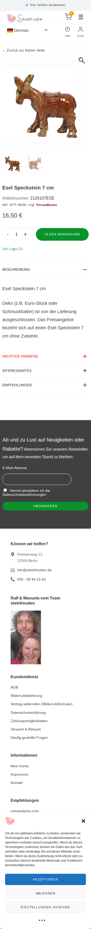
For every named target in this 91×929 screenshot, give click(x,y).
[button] (83, 821)
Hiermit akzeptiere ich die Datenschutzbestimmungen (26, 492)
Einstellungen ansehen (45, 907)
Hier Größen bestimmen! (45, 5)
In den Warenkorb (62, 234)
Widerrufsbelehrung (26, 696)
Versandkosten (46, 205)
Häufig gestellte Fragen (29, 737)
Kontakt (17, 783)
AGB (14, 687)
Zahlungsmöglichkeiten (29, 721)
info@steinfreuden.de (34, 570)
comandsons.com (25, 811)
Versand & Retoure (26, 729)
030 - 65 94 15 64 (31, 579)
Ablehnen (46, 893)
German (21, 30)
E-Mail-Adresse (15, 468)
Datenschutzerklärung (28, 713)
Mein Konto (20, 766)
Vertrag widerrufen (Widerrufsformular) (42, 704)
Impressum (20, 774)
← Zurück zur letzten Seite (23, 50)
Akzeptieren (45, 879)
